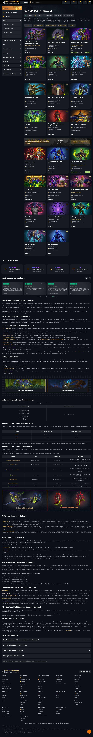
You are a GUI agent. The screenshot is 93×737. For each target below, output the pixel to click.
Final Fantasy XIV (60, 691)
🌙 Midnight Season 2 (25, 679)
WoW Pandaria (23, 691)
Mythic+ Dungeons (24, 684)
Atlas (3, 693)
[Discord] (80, 671)
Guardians (22, 718)
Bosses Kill (4, 695)
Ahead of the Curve (44, 339)
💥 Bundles (23, 681)
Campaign (40, 711)
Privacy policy (5, 686)
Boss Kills (76, 699)
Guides (3, 681)
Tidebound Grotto (8, 371)
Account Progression (7, 715)
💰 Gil (57, 693)
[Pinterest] (90, 671)
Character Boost (24, 700)
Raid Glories (60, 339)
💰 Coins (76, 693)
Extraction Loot (78, 702)
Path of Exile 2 (78, 675)
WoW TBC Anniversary (43, 675)
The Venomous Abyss (9, 368)
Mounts (58, 699)
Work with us (5, 679)
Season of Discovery (61, 683)
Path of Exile (5, 691)
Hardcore (58, 681)
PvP (21, 686)
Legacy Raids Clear (8, 344)
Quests (58, 713)
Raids (21, 683)
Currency (76, 684)
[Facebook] (84, 671)
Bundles (40, 695)
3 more (40, 704)
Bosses (76, 681)
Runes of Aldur (78, 677)
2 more (76, 688)
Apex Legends (5, 707)
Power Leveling (42, 681)
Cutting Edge (53, 339)
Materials (40, 700)
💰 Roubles (59, 709)
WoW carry (68, 630)
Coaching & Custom (7, 716)
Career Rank (41, 709)
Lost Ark (22, 707)
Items (39, 702)
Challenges (22, 699)
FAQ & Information (6, 683)
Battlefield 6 (41, 707)
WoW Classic (59, 675)
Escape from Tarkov (61, 707)
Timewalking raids (79, 351)
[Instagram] (87, 671)
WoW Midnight (24, 675)
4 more (40, 688)
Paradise (22, 715)
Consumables (77, 679)
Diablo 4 (40, 691)
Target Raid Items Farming (10, 347)
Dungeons (40, 686)
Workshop (76, 700)
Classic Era (59, 679)
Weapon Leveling (42, 715)
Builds (76, 683)
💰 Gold (22, 677)
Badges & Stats (5, 711)
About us (4, 677)
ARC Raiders (77, 691)
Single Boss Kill (7, 332)
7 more (21, 688)
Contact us (4, 684)
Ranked (3, 709)
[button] (85, 2)
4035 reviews (49, 296)
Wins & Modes (5, 713)
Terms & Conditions (7, 688)
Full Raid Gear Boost (8, 337)
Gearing (40, 683)
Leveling (58, 697)
